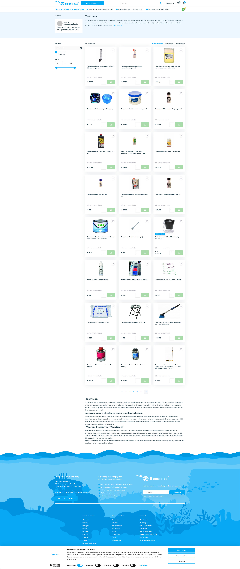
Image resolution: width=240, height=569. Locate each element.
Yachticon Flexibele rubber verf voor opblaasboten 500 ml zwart (100, 238)
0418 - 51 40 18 (147, 531)
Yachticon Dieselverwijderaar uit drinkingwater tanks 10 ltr (167, 67)
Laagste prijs (169, 44)
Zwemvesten (116, 540)
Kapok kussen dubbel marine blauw (134, 279)
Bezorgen (85, 526)
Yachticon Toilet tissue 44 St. (98, 322)
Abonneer (177, 492)
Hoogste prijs (180, 44)
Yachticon (61, 54)
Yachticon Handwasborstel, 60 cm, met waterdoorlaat (168, 323)
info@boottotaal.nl (69, 484)
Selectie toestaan (181, 556)
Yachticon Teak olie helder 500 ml (167, 194)
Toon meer (117, 25)
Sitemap (115, 523)
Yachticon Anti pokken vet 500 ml (134, 109)
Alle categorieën (91, 3)
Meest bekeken (157, 44)
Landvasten (116, 534)
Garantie (85, 537)
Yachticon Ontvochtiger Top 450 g (100, 109)
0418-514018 (66, 482)
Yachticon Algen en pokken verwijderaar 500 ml (131, 67)
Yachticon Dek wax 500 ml (97, 194)
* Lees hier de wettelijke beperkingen (153, 496)
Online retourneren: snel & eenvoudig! (130, 9)
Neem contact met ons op (66, 498)
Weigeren (181, 561)
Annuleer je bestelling (89, 543)
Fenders (114, 537)
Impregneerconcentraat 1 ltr (97, 279)
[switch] (98, 565)
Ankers (114, 531)
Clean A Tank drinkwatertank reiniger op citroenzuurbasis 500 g (133, 152)
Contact (85, 540)
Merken (59, 16)
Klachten (85, 534)
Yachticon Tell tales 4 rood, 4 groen (168, 279)
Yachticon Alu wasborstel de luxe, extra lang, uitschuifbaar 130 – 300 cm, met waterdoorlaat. (168, 366)
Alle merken (61, 52)
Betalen (84, 529)
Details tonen (143, 565)
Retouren (85, 531)
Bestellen (85, 523)
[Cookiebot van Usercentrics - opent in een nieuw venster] (55, 565)
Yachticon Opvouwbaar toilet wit (133, 322)
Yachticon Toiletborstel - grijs (132, 237)
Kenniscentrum (117, 526)
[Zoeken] (161, 3)
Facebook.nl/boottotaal (72, 486)
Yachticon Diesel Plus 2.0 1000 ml (167, 151)
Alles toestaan (181, 550)
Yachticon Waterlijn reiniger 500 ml (168, 109)
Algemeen (85, 520)
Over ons (115, 520)
